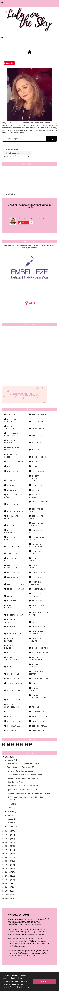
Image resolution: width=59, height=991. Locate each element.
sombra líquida (15, 679)
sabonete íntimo (40, 648)
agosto (11, 760)
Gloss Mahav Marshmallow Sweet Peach (24, 774)
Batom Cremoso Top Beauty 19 (20, 767)
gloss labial (13, 554)
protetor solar (15, 615)
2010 (7, 887)
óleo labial (13, 731)
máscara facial (39, 589)
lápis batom (13, 572)
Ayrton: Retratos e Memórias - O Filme (24, 789)
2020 (7, 850)
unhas (10, 716)
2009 (7, 891)
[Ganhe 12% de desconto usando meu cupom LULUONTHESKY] (29, 313)
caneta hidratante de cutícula (36, 478)
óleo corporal (39, 726)
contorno (12, 490)
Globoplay (37, 436)
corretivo (37, 490)
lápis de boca (39, 572)
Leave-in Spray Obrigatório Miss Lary (23, 778)
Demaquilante (39, 429)
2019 (7, 853)
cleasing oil (38, 485)
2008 (7, 894)
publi (35, 622)
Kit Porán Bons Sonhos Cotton (20, 771)
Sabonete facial (40, 457)
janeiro (11, 826)
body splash (13, 471)
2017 (7, 861)
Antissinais (13, 415)
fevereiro (12, 823)
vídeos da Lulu (39, 716)
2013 (7, 876)
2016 (7, 865)
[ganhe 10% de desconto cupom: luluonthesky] (29, 288)
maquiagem (12, 577)
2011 (7, 883)
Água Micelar (14, 721)
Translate (25, 156)
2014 (7, 872)
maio (10, 811)
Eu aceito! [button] (44, 981)
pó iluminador (14, 634)
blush (35, 466)
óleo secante (38, 731)
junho (10, 808)
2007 (7, 898)
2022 (7, 842)
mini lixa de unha (15, 584)
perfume (11, 601)
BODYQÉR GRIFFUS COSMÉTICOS (23, 786)
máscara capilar (15, 589)
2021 (7, 846)
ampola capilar (15, 462)
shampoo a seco (40, 653)
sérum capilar (14, 690)
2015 (7, 868)
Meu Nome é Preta (15, 782)
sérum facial (13, 700)
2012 (7, 880)
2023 (7, 838)
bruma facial (39, 471)
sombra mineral (40, 679)
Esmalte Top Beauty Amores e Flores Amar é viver (28, 793)
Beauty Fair (38, 422)
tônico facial (38, 712)
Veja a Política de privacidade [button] (16, 987)
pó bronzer (13, 627)
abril (10, 815)
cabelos (11, 480)
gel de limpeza (14, 547)
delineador (13, 504)
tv (8, 712)
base (34, 462)
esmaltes (11, 525)
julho (10, 804)
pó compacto (38, 627)
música (10, 596)
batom (10, 466)
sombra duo (13, 674)
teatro (35, 707)
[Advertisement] (29, 356)
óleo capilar (13, 726)
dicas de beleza (15, 511)
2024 (7, 835)
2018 (7, 857)
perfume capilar (40, 601)
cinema (10, 485)
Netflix (35, 450)
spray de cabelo (15, 683)
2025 (7, 831)
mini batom (37, 577)
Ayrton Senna (39, 415)
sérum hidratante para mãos (37, 697)
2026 (7, 757)
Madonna (36, 443)
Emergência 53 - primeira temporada (23, 763)
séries (35, 683)
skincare (11, 667)
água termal (38, 721)
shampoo (11, 653)
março (11, 819)
